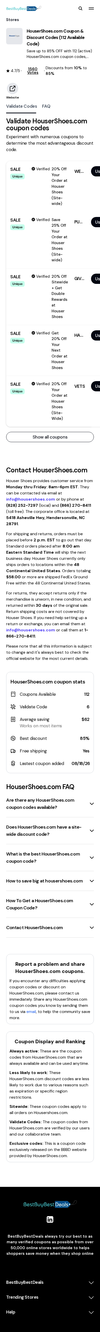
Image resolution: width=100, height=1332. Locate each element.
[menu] (91, 8)
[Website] (12, 88)
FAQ (46, 106)
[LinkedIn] (50, 1219)
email (31, 1011)
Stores (12, 19)
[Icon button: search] (80, 8)
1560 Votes (32, 70)
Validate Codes (21, 106)
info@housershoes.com (30, 499)
